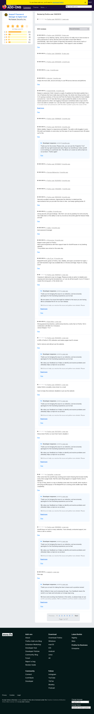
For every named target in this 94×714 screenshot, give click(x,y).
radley (49, 228)
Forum (27, 658)
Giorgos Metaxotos (53, 172)
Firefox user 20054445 (54, 62)
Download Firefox (55, 638)
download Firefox (58, 2)
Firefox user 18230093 (54, 180)
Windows (52, 641)
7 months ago (66, 189)
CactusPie (50, 474)
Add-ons (28, 634)
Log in (90, 2)
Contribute (29, 678)
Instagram (52, 674)
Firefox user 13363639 (54, 53)
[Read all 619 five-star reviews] (17, 32)
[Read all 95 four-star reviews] (17, 34)
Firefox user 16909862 (54, 527)
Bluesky (51, 685)
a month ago (66, 62)
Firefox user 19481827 (54, 275)
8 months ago (66, 197)
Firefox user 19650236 (54, 197)
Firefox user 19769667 (54, 164)
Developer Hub (31, 648)
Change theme (76, 705)
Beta (73, 641)
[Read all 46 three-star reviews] (17, 37)
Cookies (12, 695)
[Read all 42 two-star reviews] (17, 39)
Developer (29, 681)
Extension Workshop (33, 644)
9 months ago (56, 228)
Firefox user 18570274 (54, 127)
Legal (19, 695)
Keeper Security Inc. (18, 19)
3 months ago (60, 91)
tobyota (49, 78)
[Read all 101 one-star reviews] (17, 42)
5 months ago (66, 118)
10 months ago (58, 258)
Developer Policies (32, 651)
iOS (49, 648)
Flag (38, 47)
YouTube (51, 678)
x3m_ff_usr (50, 258)
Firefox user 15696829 (54, 118)
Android (51, 651)
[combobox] (79, 6)
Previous (51, 616)
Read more (40, 108)
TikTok (51, 681)
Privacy (4, 695)
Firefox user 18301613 (54, 19)
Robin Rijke (50, 321)
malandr (49, 572)
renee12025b (51, 91)
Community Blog (31, 655)
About (27, 638)
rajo (48, 70)
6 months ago (66, 164)
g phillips (49, 211)
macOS (51, 644)
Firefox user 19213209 (54, 431)
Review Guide (30, 665)
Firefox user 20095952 (54, 35)
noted (19, 700)
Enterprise (75, 648)
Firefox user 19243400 (54, 338)
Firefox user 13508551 (54, 384)
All (49, 658)
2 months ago (54, 70)
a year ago (65, 275)
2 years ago (65, 19)
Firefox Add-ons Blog (33, 641)
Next (76, 616)
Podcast (51, 688)
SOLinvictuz (50, 240)
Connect (28, 674)
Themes (35, 7)
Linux (50, 655)
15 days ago (65, 53)
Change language (77, 699)
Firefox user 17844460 (54, 189)
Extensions (27, 7)
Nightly (74, 638)
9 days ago (65, 35)
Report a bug (30, 661)
